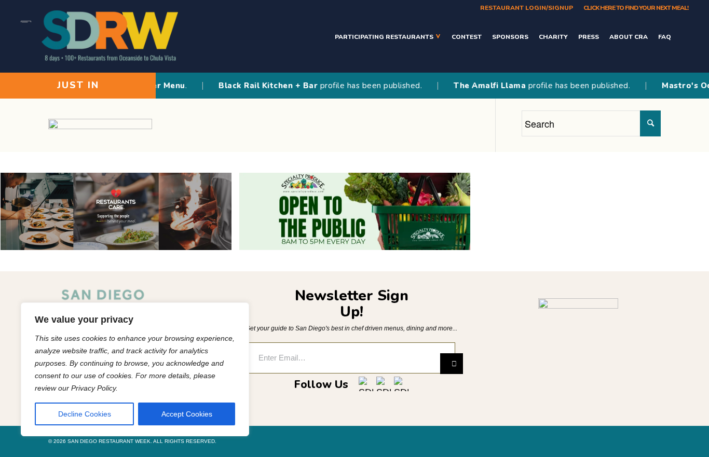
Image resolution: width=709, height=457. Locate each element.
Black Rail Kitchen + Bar (260, 85)
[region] (135, 369)
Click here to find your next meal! (635, 8)
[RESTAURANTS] (682, 37)
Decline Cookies (84, 414)
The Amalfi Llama (482, 85)
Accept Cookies (186, 414)
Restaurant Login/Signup (526, 8)
